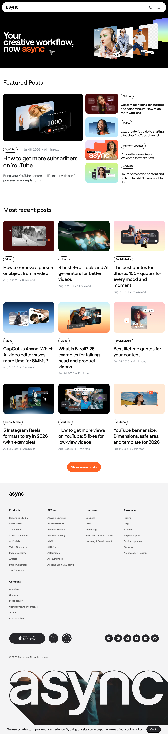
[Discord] (155, 638)
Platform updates (133, 145)
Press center (16, 600)
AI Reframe (53, 547)
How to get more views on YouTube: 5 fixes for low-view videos (81, 436)
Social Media (123, 259)
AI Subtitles (53, 552)
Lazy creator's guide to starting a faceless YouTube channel (142, 133)
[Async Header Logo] (12, 7)
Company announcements (23, 606)
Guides (127, 96)
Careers (13, 595)
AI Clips (51, 541)
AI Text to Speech (18, 535)
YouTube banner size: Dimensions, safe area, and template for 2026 (137, 436)
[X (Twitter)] (127, 638)
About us (14, 589)
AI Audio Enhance (56, 517)
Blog (126, 523)
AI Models (14, 541)
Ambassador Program (135, 552)
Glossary (128, 547)
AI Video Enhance (56, 529)
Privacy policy (16, 618)
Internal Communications (99, 535)
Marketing (91, 529)
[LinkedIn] (146, 638)
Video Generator (18, 547)
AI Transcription (55, 523)
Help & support (132, 535)
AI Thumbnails (55, 558)
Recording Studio (18, 517)
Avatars (13, 558)
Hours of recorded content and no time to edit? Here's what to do (142, 178)
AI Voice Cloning (56, 535)
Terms (12, 612)
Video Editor (15, 523)
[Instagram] (109, 638)
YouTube (10, 149)
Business (90, 517)
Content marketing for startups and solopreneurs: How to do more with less (142, 109)
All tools (128, 529)
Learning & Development (99, 541)
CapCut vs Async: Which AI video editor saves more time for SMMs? (28, 354)
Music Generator (18, 564)
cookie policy (134, 729)
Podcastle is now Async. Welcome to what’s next (137, 156)
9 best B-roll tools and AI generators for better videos (83, 273)
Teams (89, 523)
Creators (128, 165)
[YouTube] (136, 638)
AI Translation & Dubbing (60, 564)
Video (126, 123)
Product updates (133, 541)
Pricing (127, 517)
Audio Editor (15, 529)
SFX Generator (17, 570)
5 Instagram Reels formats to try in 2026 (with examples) (25, 436)
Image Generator (18, 552)
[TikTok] (118, 638)
